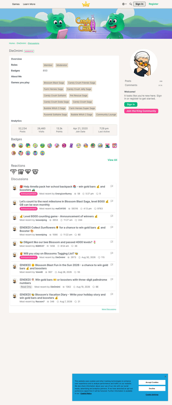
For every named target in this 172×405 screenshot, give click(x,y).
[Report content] (112, 186)
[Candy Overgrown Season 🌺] (107, 145)
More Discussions (109, 309)
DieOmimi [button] (60, 257)
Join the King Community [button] (141, 111)
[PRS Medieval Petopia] (20, 145)
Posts (22, 131)
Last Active (104, 131)
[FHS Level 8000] (100, 145)
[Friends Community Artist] (20, 153)
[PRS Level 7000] (13, 145)
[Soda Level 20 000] (28, 145)
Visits (41, 131)
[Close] (165, 376)
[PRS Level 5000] (93, 145)
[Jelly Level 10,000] (78, 145)
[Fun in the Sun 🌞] (42, 145)
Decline (152, 388)
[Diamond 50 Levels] (35, 153)
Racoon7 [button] (40, 301)
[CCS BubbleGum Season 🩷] (57, 145)
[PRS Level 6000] (13, 153)
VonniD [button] (39, 272)
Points (59, 131)
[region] (120, 387)
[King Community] (86, 4)
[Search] (130, 4)
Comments (143, 85)
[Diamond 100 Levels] (28, 153)
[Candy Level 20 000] (114, 145)
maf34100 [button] (60, 208)
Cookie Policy (86, 393)
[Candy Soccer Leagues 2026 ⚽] (85, 145)
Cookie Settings (152, 395)
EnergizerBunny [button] (63, 193)
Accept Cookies (152, 382)
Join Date (80, 131)
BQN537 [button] (40, 246)
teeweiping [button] (41, 220)
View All (112, 160)
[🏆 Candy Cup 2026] (35, 145)
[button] (14, 187)
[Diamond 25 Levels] (42, 153)
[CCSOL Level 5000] (64, 145)
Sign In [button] (131, 104)
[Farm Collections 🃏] (71, 145)
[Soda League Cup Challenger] (49, 145)
